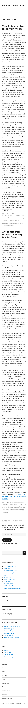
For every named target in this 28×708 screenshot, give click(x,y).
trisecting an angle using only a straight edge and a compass (14, 496)
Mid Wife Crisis (8, 584)
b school (16, 215)
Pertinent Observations (13, 5)
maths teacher (6, 509)
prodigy (22, 509)
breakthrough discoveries (8, 506)
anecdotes (16, 504)
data (3, 679)
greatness (19, 507)
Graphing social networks (12, 637)
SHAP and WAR (8, 586)
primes (18, 509)
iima (6, 220)
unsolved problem (17, 510)
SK (5, 213)
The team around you (10, 570)
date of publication (15, 217)
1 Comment (11, 225)
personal (10, 215)
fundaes (4, 687)
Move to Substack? (9, 579)
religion (4, 694)
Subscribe (7, 540)
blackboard (21, 215)
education (4, 215)
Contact (4, 664)
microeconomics (6, 222)
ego (11, 507)
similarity (11, 223)
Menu (4, 10)
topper (10, 510)
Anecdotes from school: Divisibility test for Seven (12, 234)
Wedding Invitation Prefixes (12, 626)
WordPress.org (8, 657)
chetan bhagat (6, 217)
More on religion (9, 629)
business (5, 675)
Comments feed (8, 654)
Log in (6, 650)
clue (17, 506)
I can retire (7, 568)
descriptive (19, 213)
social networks (7, 698)
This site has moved (10, 566)
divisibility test (5, 507)
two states (16, 223)
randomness (6, 691)
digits (19, 506)
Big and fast (7, 577)
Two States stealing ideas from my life (13, 27)
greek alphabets (20, 218)
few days (14, 507)
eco (8, 218)
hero (3, 220)
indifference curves (12, 220)
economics (12, 218)
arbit (16, 502)
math (24, 507)
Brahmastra (7, 581)
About (4, 668)
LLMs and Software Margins (12, 588)
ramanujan (5, 510)
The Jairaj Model (9, 635)
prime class (14, 222)
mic (19, 220)
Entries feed (7, 652)
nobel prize (13, 509)
